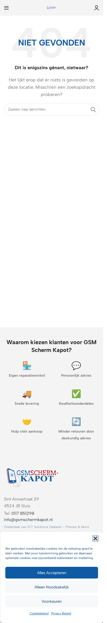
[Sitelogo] (51, 7)
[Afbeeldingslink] (32, 476)
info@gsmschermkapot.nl (28, 519)
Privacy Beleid (61, 613)
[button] (95, 538)
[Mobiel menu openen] (6, 8)
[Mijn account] (96, 8)
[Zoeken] (93, 109)
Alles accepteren (51, 572)
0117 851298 (22, 513)
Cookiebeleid (39, 613)
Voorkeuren (52, 601)
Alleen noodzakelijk (52, 587)
